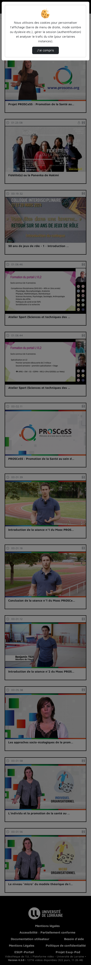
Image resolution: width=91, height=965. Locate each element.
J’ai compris (45, 50)
